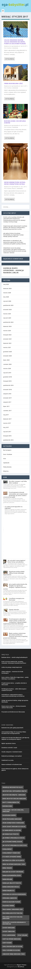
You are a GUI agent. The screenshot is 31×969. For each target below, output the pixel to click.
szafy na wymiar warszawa (11, 939)
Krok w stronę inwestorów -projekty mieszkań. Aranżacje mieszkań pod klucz (14, 662)
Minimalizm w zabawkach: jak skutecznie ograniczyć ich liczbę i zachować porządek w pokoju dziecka (14, 242)
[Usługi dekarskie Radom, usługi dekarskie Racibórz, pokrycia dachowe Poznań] (15, 29)
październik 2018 (8, 385)
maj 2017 (6, 415)
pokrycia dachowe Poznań (11, 902)
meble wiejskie (7, 868)
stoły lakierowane (9, 935)
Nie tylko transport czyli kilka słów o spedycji (18, 482)
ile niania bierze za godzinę (12, 830)
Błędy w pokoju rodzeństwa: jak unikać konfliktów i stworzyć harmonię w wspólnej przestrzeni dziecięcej (15, 635)
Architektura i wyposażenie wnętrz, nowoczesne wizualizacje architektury (13, 695)
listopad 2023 (7, 335)
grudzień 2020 (7, 351)
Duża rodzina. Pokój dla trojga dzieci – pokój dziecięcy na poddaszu (15, 678)
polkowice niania (8, 905)
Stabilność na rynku (8, 760)
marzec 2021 (7, 347)
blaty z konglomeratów (11, 802)
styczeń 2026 (7, 301)
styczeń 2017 (7, 431)
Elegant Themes (21, 965)
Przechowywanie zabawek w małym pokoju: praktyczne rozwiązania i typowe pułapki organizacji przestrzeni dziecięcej (15, 621)
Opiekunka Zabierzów (10, 898)
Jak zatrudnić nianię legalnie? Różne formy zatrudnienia (16, 561)
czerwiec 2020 (7, 364)
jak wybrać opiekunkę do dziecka (13, 838)
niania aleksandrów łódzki (12, 875)
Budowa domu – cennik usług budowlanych (14, 657)
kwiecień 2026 (7, 288)
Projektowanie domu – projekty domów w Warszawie (14, 683)
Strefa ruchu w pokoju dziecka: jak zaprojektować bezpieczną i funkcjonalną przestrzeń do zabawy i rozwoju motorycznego (14, 219)
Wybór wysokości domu (9, 743)
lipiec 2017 (6, 406)
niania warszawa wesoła (11, 887)
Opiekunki (6, 463)
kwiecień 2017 (7, 419)
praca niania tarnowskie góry (13, 909)
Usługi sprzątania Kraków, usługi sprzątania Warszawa (15, 701)
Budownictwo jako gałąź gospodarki (12, 727)
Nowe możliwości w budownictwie (12, 764)
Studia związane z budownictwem (12, 752)
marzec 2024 (7, 330)
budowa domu (7, 806)
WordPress (21, 966)
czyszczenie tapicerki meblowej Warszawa (13, 810)
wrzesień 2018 (7, 389)
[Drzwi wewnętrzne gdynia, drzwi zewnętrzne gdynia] (15, 161)
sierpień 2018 (7, 394)
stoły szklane (22, 935)
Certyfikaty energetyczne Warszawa (16, 599)
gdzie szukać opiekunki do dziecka (14, 826)
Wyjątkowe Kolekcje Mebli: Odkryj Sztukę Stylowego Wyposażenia (14, 573)
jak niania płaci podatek (11, 834)
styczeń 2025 (7, 318)
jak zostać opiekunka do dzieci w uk (15, 845)
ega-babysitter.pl (15, 46)
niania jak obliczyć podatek (12, 883)
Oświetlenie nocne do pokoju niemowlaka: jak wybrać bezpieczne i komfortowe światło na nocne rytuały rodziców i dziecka (14, 250)
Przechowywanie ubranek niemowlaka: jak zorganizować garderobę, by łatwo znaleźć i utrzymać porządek (15, 495)
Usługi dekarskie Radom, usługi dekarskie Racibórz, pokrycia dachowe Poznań (15, 42)
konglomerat (7, 849)
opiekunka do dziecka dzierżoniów (14, 894)
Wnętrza (14, 188)
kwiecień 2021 (7, 343)
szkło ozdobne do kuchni (11, 950)
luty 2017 (6, 427)
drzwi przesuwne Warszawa (12, 819)
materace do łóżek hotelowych (13, 860)
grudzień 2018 (7, 377)
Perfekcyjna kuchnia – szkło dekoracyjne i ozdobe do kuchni (14, 689)
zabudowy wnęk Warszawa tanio (14, 954)
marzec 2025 (7, 314)
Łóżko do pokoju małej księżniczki (12, 667)
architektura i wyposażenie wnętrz (15, 791)
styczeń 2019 (7, 372)
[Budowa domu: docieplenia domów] (15, 111)
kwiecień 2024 (7, 326)
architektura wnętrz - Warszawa (14, 795)
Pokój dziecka (7, 467)
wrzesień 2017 (7, 398)
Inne (4, 458)
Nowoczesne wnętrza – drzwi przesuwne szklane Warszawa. (14, 706)
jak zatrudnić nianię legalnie (12, 841)
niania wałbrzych (8, 890)
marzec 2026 (7, 292)
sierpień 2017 (7, 402)
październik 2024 (8, 322)
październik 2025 (8, 305)
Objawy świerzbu (14, 609)
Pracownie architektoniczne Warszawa (13, 712)
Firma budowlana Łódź (13, 83)
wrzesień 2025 (7, 309)
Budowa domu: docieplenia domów (15, 122)
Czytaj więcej (9, 59)
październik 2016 (8, 440)
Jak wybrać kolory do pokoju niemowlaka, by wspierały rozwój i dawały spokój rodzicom (13, 234)
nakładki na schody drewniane (13, 872)
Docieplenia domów (9, 815)
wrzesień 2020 (7, 356)
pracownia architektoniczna (12, 913)
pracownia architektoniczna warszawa (12, 917)
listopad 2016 (7, 436)
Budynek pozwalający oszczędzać (12, 756)
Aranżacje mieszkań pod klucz (13, 787)
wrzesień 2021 (7, 339)
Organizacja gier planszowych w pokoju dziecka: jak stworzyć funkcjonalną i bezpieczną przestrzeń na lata (15, 227)
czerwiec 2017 (7, 410)
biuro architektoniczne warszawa (14, 798)
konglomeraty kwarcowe (11, 853)
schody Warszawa (9, 927)
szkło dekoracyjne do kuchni (12, 946)
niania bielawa (7, 879)
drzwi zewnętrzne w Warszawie (13, 823)
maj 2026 (6, 284)
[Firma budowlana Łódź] (15, 72)
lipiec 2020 (6, 360)
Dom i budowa (7, 48)
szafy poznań (7, 943)
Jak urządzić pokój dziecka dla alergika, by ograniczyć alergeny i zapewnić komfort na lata (15, 586)
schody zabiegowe (9, 931)
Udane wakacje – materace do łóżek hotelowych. (12, 672)
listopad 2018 (7, 381)
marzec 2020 (7, 368)
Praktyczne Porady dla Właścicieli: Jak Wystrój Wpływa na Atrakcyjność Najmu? (15, 738)
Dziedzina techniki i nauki (9, 747)
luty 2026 (6, 297)
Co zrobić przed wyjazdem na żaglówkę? (13, 507)
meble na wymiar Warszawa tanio (14, 864)
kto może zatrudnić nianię (12, 856)
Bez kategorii (7, 450)
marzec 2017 (7, 423)
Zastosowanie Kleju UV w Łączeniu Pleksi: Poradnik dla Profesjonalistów (14, 732)
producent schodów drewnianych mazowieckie (14, 923)
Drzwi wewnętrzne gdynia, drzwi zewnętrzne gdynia (15, 183)
